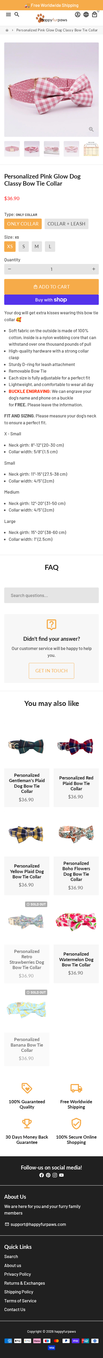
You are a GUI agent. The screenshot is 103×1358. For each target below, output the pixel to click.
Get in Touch (51, 670)
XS (10, 246)
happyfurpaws (65, 1331)
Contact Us (14, 1309)
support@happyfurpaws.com (35, 1224)
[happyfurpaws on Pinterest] (48, 1174)
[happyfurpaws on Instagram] (55, 1174)
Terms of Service (20, 1300)
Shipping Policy (18, 1291)
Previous (9, 89)
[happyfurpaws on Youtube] (61, 1174)
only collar (23, 224)
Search (11, 1256)
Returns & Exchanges (24, 1282)
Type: (20, 214)
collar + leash (67, 224)
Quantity (12, 259)
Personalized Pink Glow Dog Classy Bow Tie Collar (57, 30)
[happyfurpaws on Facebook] (41, 1174)
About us (12, 1265)
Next (93, 89)
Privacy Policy (17, 1274)
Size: (11, 236)
